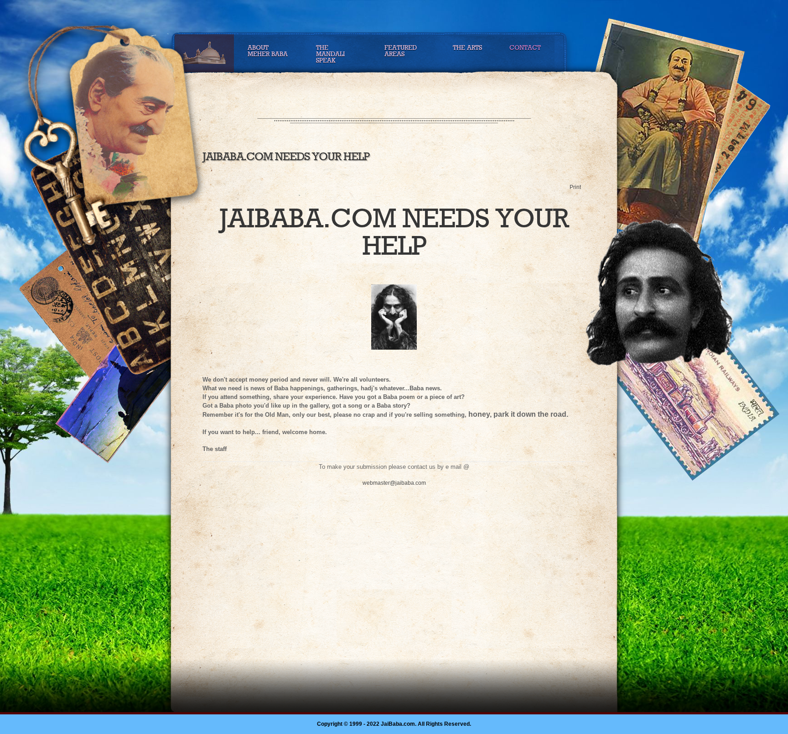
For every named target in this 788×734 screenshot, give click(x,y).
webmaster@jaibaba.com (394, 483)
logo (133, 124)
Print (575, 187)
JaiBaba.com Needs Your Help (285, 156)
